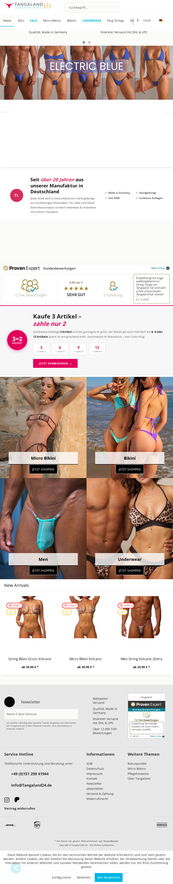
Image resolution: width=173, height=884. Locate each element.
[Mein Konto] (152, 7)
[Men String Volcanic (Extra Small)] (85, 622)
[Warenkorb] (163, 7)
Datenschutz (95, 769)
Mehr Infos (158, 268)
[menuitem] (92, 7)
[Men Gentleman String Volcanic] (141, 622)
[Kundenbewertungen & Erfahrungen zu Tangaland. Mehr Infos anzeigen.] (147, 716)
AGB (89, 764)
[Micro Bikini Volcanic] (30, 622)
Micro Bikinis (137, 769)
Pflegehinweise (138, 774)
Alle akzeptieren (108, 877)
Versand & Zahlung (100, 794)
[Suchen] (114, 7)
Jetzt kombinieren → (55, 363)
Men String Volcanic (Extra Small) (86, 659)
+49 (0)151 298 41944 (30, 773)
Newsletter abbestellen (94, 786)
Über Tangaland (139, 779)
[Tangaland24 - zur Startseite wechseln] (27, 7)
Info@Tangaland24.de (31, 785)
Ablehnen (84, 877)
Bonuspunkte (137, 764)
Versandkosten (110, 841)
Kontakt (91, 779)
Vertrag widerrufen (19, 808)
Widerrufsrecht (97, 799)
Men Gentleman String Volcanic (141, 659)
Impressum (94, 774)
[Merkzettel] (141, 7)
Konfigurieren (61, 877)
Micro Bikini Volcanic (30, 659)
